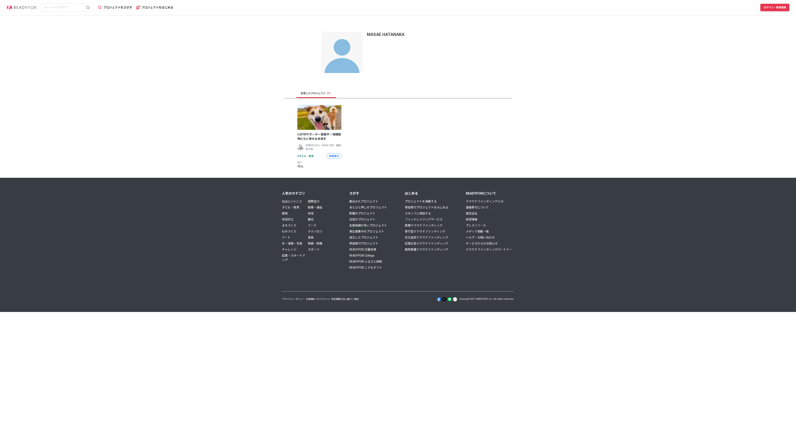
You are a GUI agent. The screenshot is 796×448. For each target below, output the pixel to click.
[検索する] (88, 7)
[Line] (450, 299)
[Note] (455, 299)
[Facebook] (439, 299)
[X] (444, 299)
